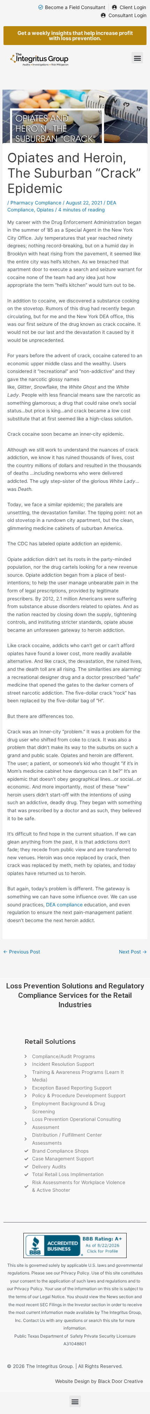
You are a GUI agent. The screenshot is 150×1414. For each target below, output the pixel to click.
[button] (137, 57)
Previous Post (21, 952)
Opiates (45, 209)
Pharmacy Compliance (35, 202)
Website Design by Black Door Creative (99, 1381)
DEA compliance (64, 904)
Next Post (133, 952)
